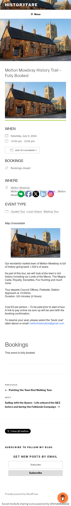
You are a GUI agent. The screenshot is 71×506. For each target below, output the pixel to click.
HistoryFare (21, 4)
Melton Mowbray (20, 188)
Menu (37, 14)
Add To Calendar (25, 150)
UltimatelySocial (59, 503)
